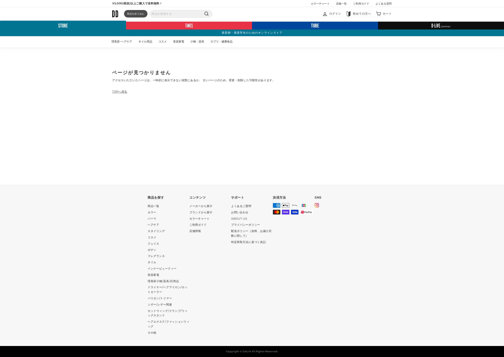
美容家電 (178, 41)
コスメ (162, 41)
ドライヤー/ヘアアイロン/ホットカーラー (168, 289)
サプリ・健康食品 (221, 41)
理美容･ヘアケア (121, 41)
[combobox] (181, 14)
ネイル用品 (145, 41)
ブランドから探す (201, 212)
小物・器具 (197, 41)
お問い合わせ (239, 212)
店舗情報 (195, 231)
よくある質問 (384, 3)
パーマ (152, 218)
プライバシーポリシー (245, 224)
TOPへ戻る (119, 91)
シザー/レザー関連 (160, 304)
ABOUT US (239, 218)
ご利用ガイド (361, 3)
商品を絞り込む (136, 13)
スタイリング (156, 231)
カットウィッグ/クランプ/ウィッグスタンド (168, 313)
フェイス (153, 243)
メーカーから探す (201, 206)
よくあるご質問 (241, 206)
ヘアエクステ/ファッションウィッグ (168, 324)
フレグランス (156, 256)
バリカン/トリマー (160, 298)
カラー (152, 212)
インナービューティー (162, 268)
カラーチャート (320, 3)
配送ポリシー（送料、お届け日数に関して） (251, 233)
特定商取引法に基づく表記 (248, 242)
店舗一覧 (341, 3)
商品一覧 (153, 206)
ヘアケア (153, 224)
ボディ (152, 250)
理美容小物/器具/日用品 (163, 281)
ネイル (152, 262)
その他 (152, 332)
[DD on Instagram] (317, 206)
